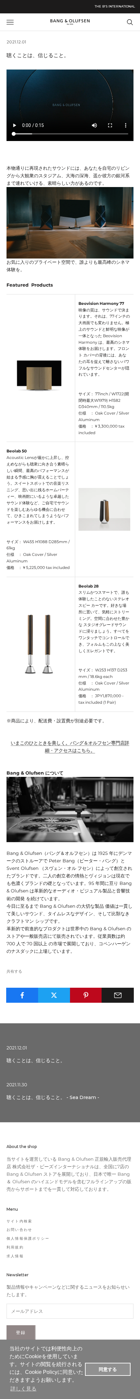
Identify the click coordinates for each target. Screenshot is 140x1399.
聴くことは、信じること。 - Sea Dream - (53, 1097)
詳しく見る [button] (23, 1388)
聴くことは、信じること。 (36, 1060)
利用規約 (15, 1247)
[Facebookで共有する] (22, 995)
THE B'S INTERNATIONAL (115, 6)
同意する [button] (108, 1369)
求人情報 (15, 1256)
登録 (21, 1332)
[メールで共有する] (117, 995)
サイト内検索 (19, 1221)
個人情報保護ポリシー (28, 1238)
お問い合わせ (19, 1229)
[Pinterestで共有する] (86, 995)
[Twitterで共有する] (54, 995)
